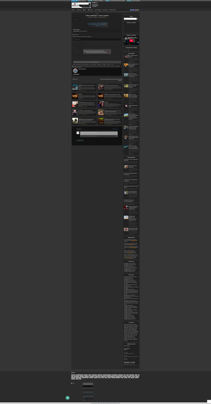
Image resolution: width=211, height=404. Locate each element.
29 (92, 396)
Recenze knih (73, 377)
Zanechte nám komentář (102, 17)
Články (80, 378)
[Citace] (90, 136)
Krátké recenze (97, 376)
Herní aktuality (132, 374)
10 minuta (126, 340)
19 (87, 394)
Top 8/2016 (129, 308)
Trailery (97, 13)
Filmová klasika (94, 374)
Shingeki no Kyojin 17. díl (128, 330)
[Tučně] (81, 136)
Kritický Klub (87, 376)
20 (89, 394)
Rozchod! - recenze (131, 269)
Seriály (79, 9)
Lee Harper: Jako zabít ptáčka (132, 307)
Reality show (129, 376)
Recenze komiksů (78, 377)
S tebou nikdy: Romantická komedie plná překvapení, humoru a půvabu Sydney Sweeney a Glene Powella (112, 111)
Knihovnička (82, 376)
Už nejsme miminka (131, 280)
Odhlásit (128, 345)
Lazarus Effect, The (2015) (132, 306)
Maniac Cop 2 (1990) (130, 316)
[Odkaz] (93, 136)
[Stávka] (86, 136)
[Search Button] (138, 9)
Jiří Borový (90, 17)
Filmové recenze (120, 374)
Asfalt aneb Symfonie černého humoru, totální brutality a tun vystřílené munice (131, 303)
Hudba (72, 376)
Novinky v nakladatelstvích (111, 376)
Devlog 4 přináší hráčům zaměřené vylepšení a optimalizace (133, 207)
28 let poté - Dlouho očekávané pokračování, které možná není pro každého (130, 251)
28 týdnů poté (80, 94)
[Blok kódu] (92, 136)
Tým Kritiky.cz (99, 9)
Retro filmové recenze (84, 90)
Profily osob (125, 376)
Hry (85, 9)
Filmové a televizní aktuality (107, 374)
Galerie (127, 374)
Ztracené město (130, 265)
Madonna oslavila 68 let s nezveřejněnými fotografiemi (133, 65)
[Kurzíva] (83, 136)
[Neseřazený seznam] (89, 136)
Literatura (91, 9)
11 (85, 392)
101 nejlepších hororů (79, 374)
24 (83, 396)
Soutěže (102, 377)
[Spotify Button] (137, 9)
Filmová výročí (100, 374)
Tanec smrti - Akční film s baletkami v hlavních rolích (111, 85)
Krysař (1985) (130, 339)
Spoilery (109, 377)
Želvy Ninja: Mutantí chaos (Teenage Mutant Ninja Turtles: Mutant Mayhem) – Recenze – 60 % (112, 119)
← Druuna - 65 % (75, 79)
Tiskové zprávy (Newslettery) (115, 377)
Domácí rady (86, 374)
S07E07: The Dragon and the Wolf (130, 331)
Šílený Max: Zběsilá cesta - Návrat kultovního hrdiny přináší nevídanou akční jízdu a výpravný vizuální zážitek (86, 119)
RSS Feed (125, 349)
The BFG (129, 333)
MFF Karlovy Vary (103, 376)
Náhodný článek (113, 9)
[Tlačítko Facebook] (132, 9)
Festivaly (90, 374)
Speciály (106, 377)
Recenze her (137, 376)
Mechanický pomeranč (132, 270)
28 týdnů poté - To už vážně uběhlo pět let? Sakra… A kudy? (112, 94)
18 (85, 394)
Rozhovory (95, 377)
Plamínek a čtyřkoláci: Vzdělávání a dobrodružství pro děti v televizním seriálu (130, 328)
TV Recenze (125, 377)
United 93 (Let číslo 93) (132, 264)
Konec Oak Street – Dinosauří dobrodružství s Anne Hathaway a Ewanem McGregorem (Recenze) (133, 116)
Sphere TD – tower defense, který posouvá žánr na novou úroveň (133, 96)
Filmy (74, 9)
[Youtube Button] (136, 9)
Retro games (91, 377)
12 (87, 392)
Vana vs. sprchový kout (131, 317)
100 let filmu (73, 374)
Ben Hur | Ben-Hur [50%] (132, 281)
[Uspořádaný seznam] (87, 136)
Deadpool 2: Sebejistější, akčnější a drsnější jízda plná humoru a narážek (86, 86)
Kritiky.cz (95, 2)
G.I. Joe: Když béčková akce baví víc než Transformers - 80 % (86, 102)
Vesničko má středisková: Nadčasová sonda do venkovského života (133, 127)
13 (89, 392)
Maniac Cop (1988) (130, 315)
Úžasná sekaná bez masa (132, 300)
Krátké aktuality (92, 376)
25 (85, 396)
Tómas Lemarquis (78, 67)
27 (89, 396)
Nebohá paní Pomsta (131, 271)
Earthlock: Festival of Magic (132, 309)
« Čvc (84, 400)
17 (83, 394)
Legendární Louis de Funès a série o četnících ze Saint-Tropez (133, 75)
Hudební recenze (76, 376)
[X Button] (130, 9)
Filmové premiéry (114, 374)
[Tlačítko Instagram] (134, 9)
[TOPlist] (73, 383)
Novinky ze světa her (119, 376)
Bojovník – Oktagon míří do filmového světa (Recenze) (133, 86)
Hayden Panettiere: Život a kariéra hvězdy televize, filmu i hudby (134, 137)
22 (92, 394)
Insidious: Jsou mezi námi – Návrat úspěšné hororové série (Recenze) (133, 147)
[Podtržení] (84, 136)
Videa (129, 377)
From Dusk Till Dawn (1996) (132, 312)
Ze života (77, 378)
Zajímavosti (132, 377)
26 (87, 396)
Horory (136, 374)
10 (83, 392)
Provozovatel (105, 9)
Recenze (133, 376)
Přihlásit (125, 345)
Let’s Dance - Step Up (131, 263)
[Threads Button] (133, 9)
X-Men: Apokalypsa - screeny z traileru (97, 15)
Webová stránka (76, 74)
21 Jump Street (106, 102)
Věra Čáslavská (130, 305)
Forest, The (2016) (131, 289)
